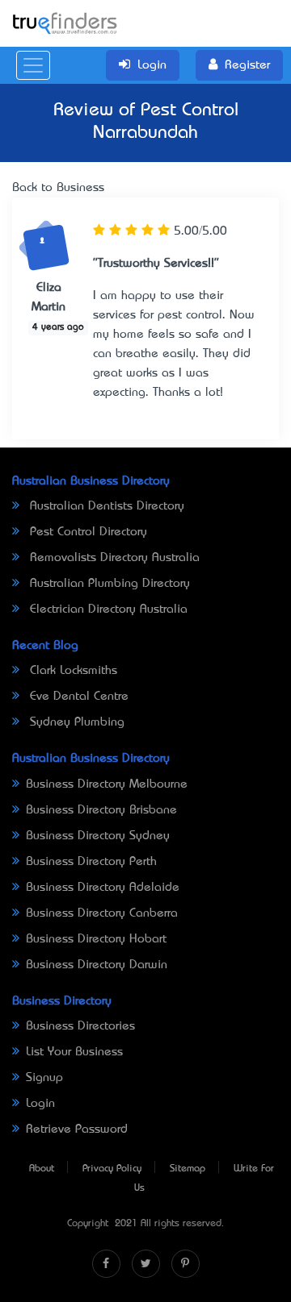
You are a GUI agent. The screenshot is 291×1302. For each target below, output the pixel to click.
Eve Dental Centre (77, 696)
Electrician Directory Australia (107, 609)
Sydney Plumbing (75, 722)
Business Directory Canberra (102, 913)
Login (40, 1103)
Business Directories (80, 1026)
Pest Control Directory (86, 532)
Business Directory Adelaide (102, 887)
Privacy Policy (111, 1169)
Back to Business (58, 187)
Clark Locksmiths (71, 670)
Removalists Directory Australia (113, 558)
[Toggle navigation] (33, 65)
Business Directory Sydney (98, 836)
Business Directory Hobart (96, 939)
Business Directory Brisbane (101, 810)
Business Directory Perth (91, 861)
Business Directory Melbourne (107, 784)
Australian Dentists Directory (105, 506)
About (41, 1169)
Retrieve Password (77, 1129)
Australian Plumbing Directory (108, 583)
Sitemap (187, 1169)
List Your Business (74, 1052)
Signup (44, 1078)
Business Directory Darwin (96, 965)
